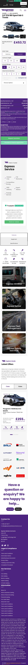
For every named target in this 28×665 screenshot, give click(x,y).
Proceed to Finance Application (14, 142)
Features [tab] (14, 235)
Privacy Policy (21, 112)
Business (23, 6)
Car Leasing (4, 573)
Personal (23, 3)
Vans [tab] (20, 386)
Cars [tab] (8, 386)
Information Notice (6, 556)
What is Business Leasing (7, 592)
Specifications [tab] (14, 243)
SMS (9, 122)
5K (4, 67)
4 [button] (16, 434)
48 (17, 60)
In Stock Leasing (5, 583)
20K (24, 67)
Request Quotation (14, 138)
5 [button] (17, 434)
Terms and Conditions (10, 112)
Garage (11, 4)
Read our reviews (14, 222)
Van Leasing (4, 576)
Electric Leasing (5, 578)
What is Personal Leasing (7, 595)
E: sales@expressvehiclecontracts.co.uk (11, 526)
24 (5, 60)
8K (9, 67)
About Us (3, 590)
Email (14, 122)
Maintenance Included (7, 78)
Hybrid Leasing (5, 580)
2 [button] (13, 434)
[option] (14, 28)
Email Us (18, 509)
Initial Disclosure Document (8, 558)
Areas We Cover (5, 601)
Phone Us (10, 509)
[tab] (14, 83)
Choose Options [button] (8, 82)
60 (23, 60)
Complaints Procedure (7, 565)
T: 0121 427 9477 (5, 524)
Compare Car (22, 78)
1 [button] (11, 434)
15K (19, 67)
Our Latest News (5, 599)
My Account (5, 5)
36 (11, 60)
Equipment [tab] (14, 239)
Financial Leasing (5, 597)
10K (14, 67)
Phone (4, 122)
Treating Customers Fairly (8, 562)
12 (23, 74)
